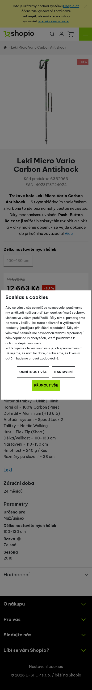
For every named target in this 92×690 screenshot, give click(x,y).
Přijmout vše (46, 385)
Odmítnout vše (33, 372)
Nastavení (63, 372)
